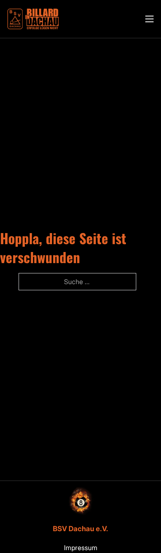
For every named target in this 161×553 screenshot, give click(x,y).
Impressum (80, 548)
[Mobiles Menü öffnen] (149, 19)
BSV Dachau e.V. (80, 528)
